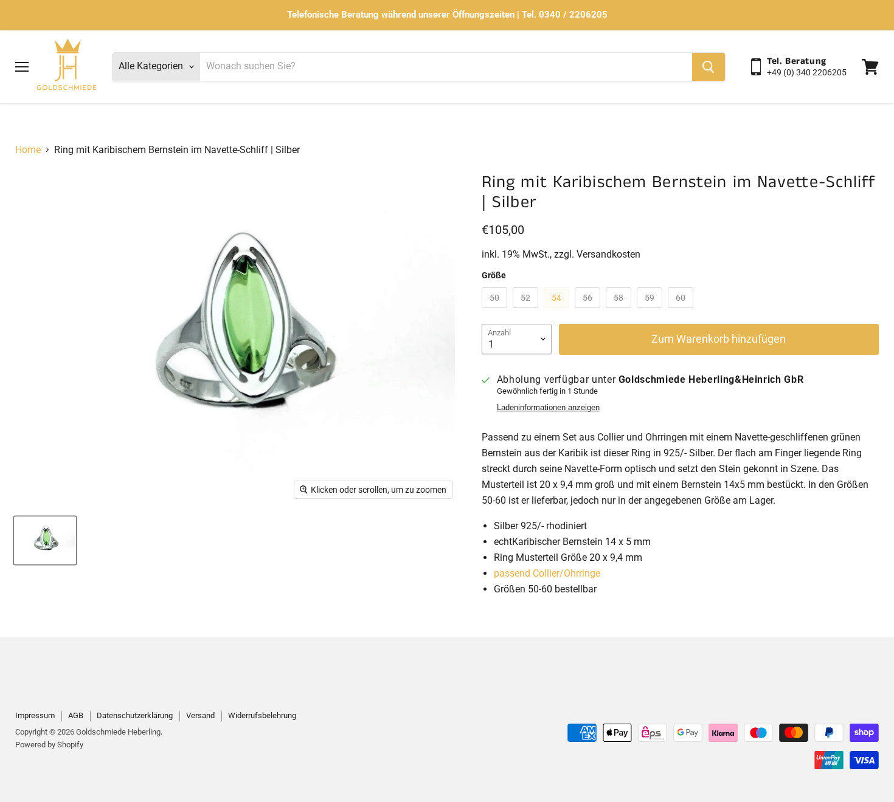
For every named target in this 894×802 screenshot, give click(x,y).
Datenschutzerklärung (135, 715)
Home (28, 150)
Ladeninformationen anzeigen (548, 407)
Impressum (35, 715)
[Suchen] (708, 67)
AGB (75, 715)
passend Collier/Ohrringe (547, 573)
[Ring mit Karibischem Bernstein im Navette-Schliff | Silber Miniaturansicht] (45, 540)
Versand (200, 715)
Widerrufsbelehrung (262, 715)
